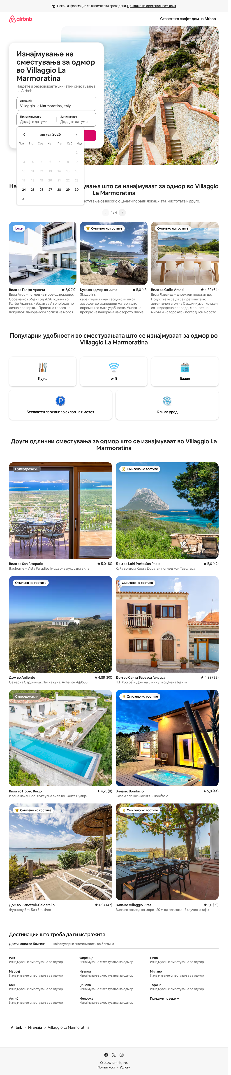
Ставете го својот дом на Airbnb (188, 18)
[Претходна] (105, 212)
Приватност (106, 1067)
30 (77, 190)
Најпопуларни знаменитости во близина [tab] (83, 944)
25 (33, 190)
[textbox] (36, 121)
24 (24, 190)
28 (59, 190)
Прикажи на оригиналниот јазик (151, 6)
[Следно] (122, 212)
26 (41, 190)
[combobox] (56, 106)
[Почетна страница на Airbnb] (20, 19)
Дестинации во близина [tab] (27, 944)
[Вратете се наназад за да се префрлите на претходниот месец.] (24, 134)
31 (23, 199)
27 (50, 190)
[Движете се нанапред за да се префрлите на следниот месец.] (76, 134)
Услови (125, 1067)
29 (68, 190)
